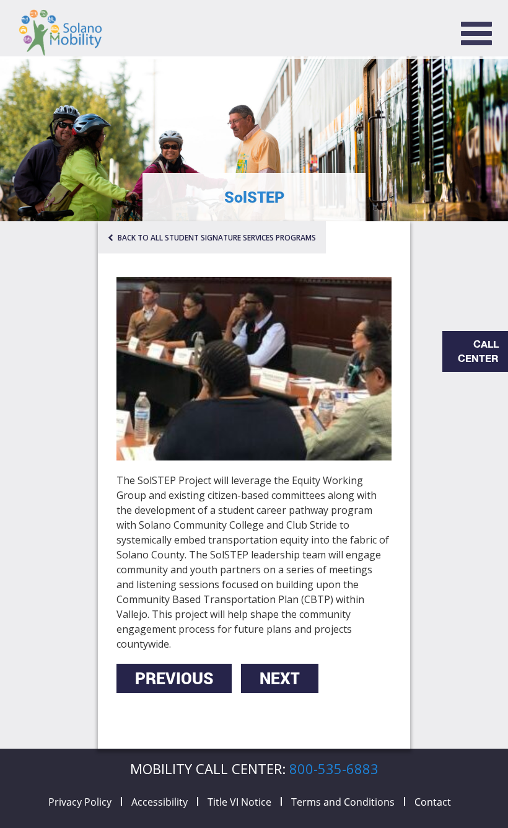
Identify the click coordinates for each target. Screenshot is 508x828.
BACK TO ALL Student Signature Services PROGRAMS (216, 237)
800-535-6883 (334, 768)
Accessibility (159, 802)
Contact (432, 802)
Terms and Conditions (343, 802)
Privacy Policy (80, 802)
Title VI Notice (239, 802)
